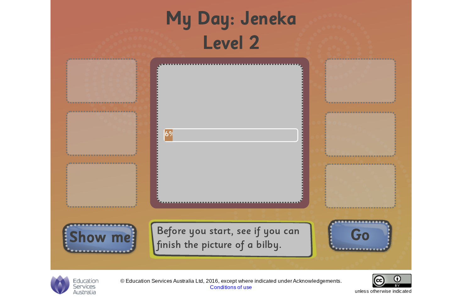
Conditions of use (231, 287)
